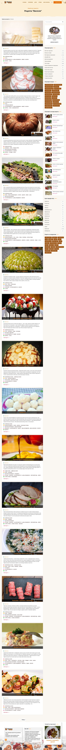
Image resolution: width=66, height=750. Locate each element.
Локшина (16, 566)
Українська (47, 228)
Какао (55, 239)
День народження (17, 59)
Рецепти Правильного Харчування (51, 65)
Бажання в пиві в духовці (22, 506)
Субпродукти (14, 660)
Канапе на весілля (22, 694)
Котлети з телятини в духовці (58, 164)
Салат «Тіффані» (22, 271)
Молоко (18, 425)
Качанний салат (48, 241)
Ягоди (14, 331)
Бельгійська (47, 214)
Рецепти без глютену (49, 67)
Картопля (20, 660)
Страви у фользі (14, 523)
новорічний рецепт (48, 86)
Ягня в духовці (55, 186)
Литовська (47, 222)
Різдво (36, 240)
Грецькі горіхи (16, 147)
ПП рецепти (17, 473)
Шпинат (20, 566)
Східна (46, 226)
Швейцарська (47, 230)
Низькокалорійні (8, 285)
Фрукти (19, 194)
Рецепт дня (57, 2)
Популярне (30, 2)
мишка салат (54, 96)
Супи (6, 570)
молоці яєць (56, 86)
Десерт (19, 428)
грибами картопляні (55, 92)
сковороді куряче (48, 107)
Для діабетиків (47, 57)
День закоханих (33, 428)
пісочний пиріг (48, 90)
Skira (53, 136)
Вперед (23, 719)
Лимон (27, 194)
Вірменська (47, 220)
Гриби (20, 237)
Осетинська (47, 224)
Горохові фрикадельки (57, 169)
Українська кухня (8, 56)
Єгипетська (47, 203)
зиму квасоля (47, 92)
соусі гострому (56, 105)
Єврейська (47, 201)
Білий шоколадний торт (22, 45)
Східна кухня (7, 470)
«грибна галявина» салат (22, 224)
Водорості (54, 237)
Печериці (24, 237)
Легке (60, 241)
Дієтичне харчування (9, 196)
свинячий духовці (48, 103)
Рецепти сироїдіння (48, 74)
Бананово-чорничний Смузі (58, 125)
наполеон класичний (49, 88)
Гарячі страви (8, 476)
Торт (22, 135)
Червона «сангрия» (56, 158)
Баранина (10, 472)
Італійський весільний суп (22, 553)
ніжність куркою (57, 88)
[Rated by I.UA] (7, 741)
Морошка (47, 243)
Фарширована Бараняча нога (22, 459)
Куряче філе (13, 284)
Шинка (34, 660)
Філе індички (47, 250)
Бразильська (47, 216)
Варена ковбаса (48, 237)
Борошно (7, 147)
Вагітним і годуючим (9, 332)
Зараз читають (46, 2)
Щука (30, 194)
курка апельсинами (57, 103)
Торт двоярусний (22, 90)
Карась (59, 239)
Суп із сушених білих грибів (58, 153)
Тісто (6, 103)
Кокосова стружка (25, 425)
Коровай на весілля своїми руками (22, 365)
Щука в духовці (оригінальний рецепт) (22, 182)
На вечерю (7, 287)
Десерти (6, 429)
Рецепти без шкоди (48, 69)
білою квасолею (56, 94)
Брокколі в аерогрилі (56, 175)
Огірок (30, 660)
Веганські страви (14, 379)
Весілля (27, 59)
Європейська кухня (9, 376)
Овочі (6, 194)
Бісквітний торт (15, 107)
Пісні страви (7, 379)
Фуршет (14, 710)
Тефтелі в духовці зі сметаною (58, 191)
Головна (24, 2)
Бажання (21, 523)
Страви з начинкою (15, 617)
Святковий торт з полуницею (22, 318)
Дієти (35, 2)
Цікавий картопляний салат (22, 647)
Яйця (23, 660)
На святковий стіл (9, 59)
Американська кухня (9, 329)
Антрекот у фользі (56, 120)
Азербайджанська (48, 209)
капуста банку (47, 96)
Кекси (14, 152)
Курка (17, 237)
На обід (6, 475)
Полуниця (18, 331)
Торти (10, 60)
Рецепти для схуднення (19, 708)
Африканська (47, 211)
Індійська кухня (14, 470)
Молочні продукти (9, 237)
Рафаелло (22, 412)
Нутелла (59, 243)
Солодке (11, 152)
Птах (14, 237)
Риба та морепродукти (12, 194)
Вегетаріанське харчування (10, 149)
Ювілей (23, 59)
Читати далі (5, 154)
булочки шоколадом (48, 84)
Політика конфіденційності (33, 743)
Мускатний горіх (53, 243)
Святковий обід (34, 475)
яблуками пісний (56, 90)
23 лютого (40, 240)
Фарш (12, 566)
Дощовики (50, 239)
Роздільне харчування (49, 76)
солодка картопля (48, 105)
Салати (6, 241)
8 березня (32, 240)
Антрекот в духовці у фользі (58, 114)
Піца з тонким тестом (56, 131)
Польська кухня (8, 146)
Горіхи (11, 147)
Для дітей (7, 428)
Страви (40, 2)
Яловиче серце (48, 252)
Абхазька (46, 207)
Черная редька (54, 250)
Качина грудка (55, 241)
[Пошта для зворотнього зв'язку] (6, 740)
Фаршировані (14, 476)
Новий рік (23, 240)
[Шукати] (63, 22)
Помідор (27, 660)
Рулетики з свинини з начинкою (22, 600)
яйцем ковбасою (48, 94)
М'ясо (6, 472)
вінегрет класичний (57, 84)
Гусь (46, 239)
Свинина (10, 519)
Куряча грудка (30, 237)
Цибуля (23, 194)
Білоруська (47, 218)
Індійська (46, 205)
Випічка (6, 60)
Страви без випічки (48, 78)
